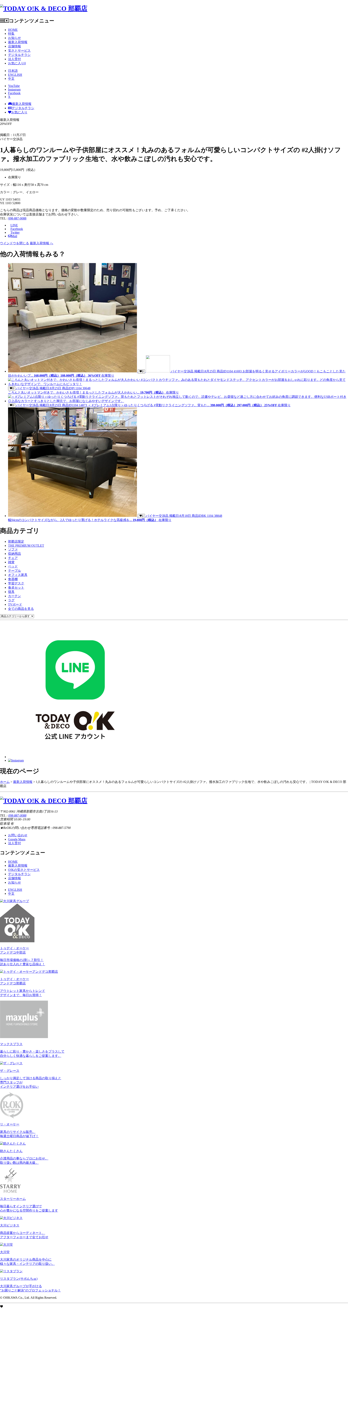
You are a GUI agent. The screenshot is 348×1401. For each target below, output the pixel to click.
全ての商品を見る (21, 608)
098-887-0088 (17, 218)
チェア (13, 558)
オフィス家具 (17, 575)
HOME (13, 29)
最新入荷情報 (17, 42)
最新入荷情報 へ (41, 243)
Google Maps (16, 839)
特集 (11, 33)
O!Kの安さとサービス (24, 869)
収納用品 (14, 553)
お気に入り (17, 63)
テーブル (14, 570)
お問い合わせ (17, 835)
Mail (14, 236)
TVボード (15, 604)
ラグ (11, 600)
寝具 (11, 591)
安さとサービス (19, 50)
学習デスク (16, 583)
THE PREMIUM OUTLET (26, 545)
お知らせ (14, 38)
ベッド (13, 566)
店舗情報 (14, 46)
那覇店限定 (16, 541)
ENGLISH (15, 74)
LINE (14, 225)
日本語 (13, 70)
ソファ (13, 549)
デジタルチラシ (19, 54)
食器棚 (13, 579)
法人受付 (14, 59)
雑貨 (11, 562)
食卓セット (16, 587)
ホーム (5, 782)
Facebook (16, 229)
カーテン (14, 596)
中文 (11, 78)
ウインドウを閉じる (14, 243)
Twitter (15, 232)
